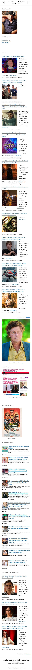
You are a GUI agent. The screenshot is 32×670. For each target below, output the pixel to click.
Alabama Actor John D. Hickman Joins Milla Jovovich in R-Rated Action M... (18, 540)
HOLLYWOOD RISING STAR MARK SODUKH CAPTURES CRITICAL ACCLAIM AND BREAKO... (19, 504)
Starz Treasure (19, 397)
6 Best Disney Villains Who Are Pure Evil (13, 56)
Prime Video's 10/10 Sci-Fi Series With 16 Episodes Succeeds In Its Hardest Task (13, 290)
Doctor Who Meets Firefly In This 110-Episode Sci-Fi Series (15, 188)
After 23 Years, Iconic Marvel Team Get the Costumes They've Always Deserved (14, 81)
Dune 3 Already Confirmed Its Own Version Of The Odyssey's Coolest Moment (15, 162)
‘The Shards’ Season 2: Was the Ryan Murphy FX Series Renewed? (14, 577)
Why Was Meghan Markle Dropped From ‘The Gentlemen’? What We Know (14, 603)
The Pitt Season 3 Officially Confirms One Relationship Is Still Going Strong (13, 238)
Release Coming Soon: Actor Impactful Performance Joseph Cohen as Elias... (17, 471)
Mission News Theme (11, 667)
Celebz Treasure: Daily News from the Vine (16, 661)
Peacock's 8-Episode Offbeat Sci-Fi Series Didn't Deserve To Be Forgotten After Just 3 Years (14, 106)
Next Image (5, 42)
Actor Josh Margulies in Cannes (16, 362)
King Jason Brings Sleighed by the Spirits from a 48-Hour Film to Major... (18, 482)
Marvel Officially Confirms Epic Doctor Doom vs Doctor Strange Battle (14, 214)
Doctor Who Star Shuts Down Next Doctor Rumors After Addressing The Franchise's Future (14, 134)
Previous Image (6, 40)
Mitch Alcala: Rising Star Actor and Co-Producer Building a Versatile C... (18, 528)
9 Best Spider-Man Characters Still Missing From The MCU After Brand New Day (14, 264)
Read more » (13, 75)
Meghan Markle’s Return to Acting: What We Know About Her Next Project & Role (14, 627)
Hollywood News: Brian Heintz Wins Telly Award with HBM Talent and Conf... (19, 516)
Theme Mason (28, 317)
